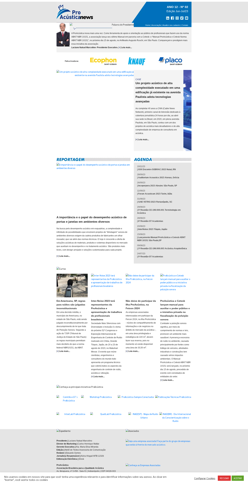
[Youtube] (186, 18)
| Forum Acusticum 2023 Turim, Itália (154, 194)
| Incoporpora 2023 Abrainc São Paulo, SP (157, 185)
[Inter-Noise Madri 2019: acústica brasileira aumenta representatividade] (175, 285)
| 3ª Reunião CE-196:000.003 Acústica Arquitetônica (162, 248)
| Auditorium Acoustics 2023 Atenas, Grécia (158, 177)
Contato (185, 25)
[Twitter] (181, 18)
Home (147, 25)
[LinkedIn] (168, 18)
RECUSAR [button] (224, 478)
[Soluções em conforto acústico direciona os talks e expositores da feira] (106, 285)
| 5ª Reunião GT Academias (150, 256)
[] (142, 139)
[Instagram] (177, 18)
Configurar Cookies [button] (204, 478)
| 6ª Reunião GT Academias (150, 221)
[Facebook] (173, 18)
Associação (156, 25)
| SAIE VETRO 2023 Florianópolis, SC (154, 202)
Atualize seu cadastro (171, 25)
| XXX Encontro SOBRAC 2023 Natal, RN (156, 169)
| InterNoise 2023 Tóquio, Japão (152, 229)
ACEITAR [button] (238, 478)
